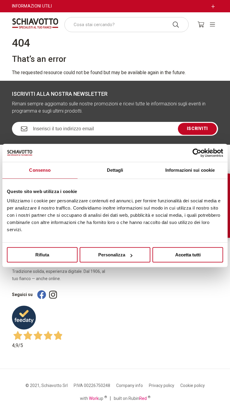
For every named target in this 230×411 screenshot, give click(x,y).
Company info (129, 385)
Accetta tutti (188, 254)
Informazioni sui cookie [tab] (190, 170)
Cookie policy (192, 385)
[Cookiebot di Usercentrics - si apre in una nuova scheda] (197, 152)
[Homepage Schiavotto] (35, 23)
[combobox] (126, 24)
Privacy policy (161, 385)
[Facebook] (41, 295)
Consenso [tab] (40, 170)
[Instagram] (53, 295)
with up (93, 398)
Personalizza (111, 254)
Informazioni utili (32, 6)
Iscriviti (197, 128)
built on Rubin (132, 398)
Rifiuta (42, 254)
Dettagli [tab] (115, 170)
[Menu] (212, 24)
